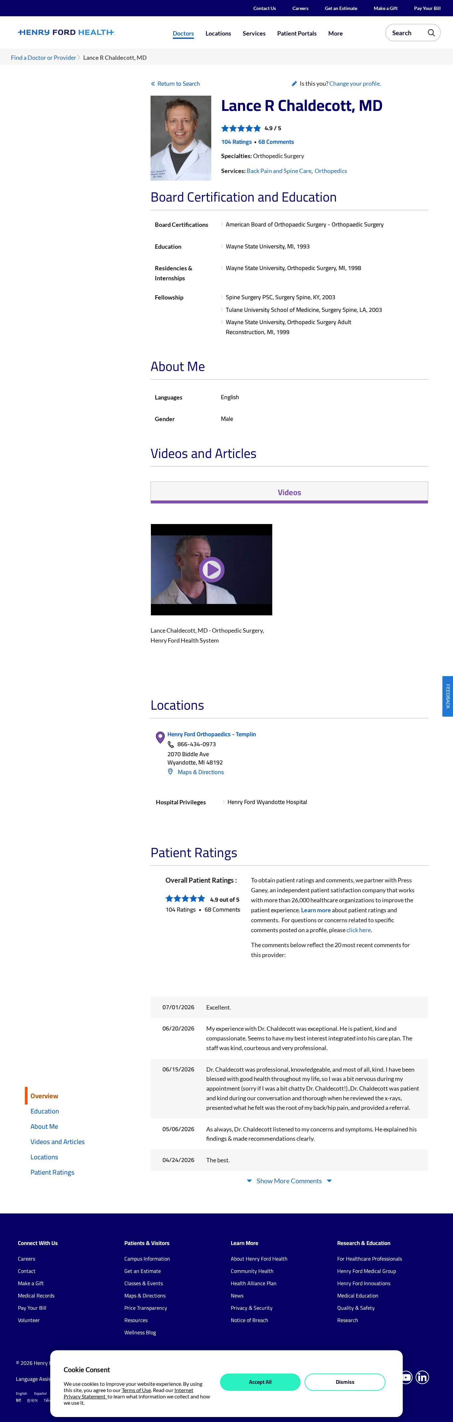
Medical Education (357, 1295)
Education (45, 1111)
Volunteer (29, 1320)
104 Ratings (236, 141)
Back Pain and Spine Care (279, 170)
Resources (136, 1320)
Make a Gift (386, 8)
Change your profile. (355, 83)
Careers (300, 8)
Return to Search (179, 83)
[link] (87, 33)
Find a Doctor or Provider (43, 57)
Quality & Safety (356, 1308)
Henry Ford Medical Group (366, 1271)
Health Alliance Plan (254, 1283)
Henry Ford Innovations (363, 1283)
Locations (218, 33)
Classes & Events (143, 1283)
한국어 (32, 1400)
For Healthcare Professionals (369, 1259)
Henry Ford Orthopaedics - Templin (211, 734)
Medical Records (36, 1295)
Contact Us (264, 8)
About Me (44, 1126)
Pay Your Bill (427, 8)
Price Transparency (145, 1308)
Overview (44, 1095)
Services (254, 33)
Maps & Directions (200, 771)
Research (347, 1320)
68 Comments (276, 141)
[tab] (289, 492)
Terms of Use (136, 1390)
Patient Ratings (53, 1172)
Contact (26, 1271)
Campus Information (147, 1259)
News (237, 1295)
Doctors (183, 33)
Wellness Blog (140, 1332)
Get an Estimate (341, 8)
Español (40, 1393)
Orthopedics (331, 170)
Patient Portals (297, 33)
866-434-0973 (196, 744)
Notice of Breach (249, 1320)
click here (359, 929)
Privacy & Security (252, 1308)
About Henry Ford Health (259, 1259)
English (21, 1393)
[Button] (212, 574)
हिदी (18, 1400)
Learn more (316, 910)
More (335, 33)
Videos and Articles (58, 1141)
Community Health (252, 1271)
